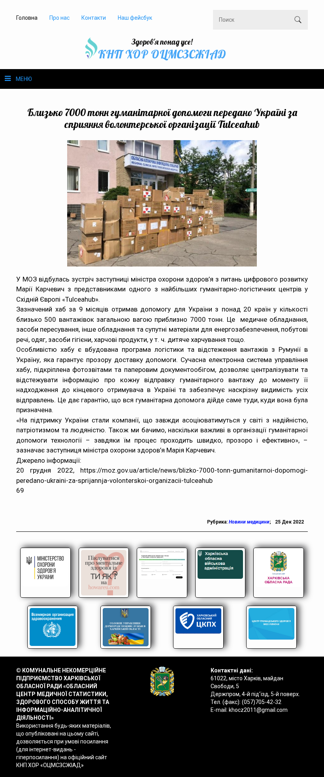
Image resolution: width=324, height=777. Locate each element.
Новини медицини (249, 522)
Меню (24, 79)
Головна (27, 18)
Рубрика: (218, 522)
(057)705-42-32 (261, 702)
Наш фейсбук (135, 18)
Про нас (59, 18)
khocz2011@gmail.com (258, 710)
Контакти (93, 18)
